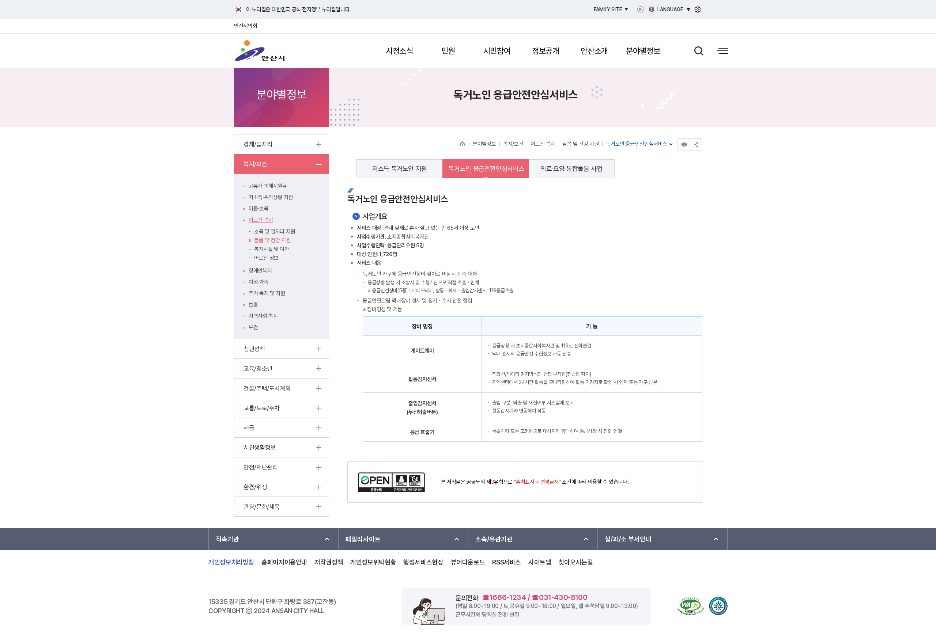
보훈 (253, 304)
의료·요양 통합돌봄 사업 (571, 168)
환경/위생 (255, 487)
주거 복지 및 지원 (267, 293)
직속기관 (227, 539)
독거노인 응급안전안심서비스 (486, 168)
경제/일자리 (258, 144)
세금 (249, 427)
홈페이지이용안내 (284, 562)
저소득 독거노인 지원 (399, 168)
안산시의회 (245, 26)
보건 (253, 327)
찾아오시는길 (576, 562)
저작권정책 (328, 562)
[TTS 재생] (641, 9)
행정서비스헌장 (423, 562)
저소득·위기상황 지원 (271, 197)
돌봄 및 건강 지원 (580, 144)
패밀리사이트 (363, 539)
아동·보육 (258, 208)
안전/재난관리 (261, 467)
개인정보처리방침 (231, 562)
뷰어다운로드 (468, 562)
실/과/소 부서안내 (628, 539)
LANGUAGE (670, 9)
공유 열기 (696, 144)
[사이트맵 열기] (722, 51)
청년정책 (254, 349)
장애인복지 (260, 270)
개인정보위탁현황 (373, 562)
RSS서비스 (506, 562)
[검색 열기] (699, 51)
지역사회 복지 (263, 316)
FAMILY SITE (608, 9)
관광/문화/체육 (262, 506)
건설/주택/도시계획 (267, 388)
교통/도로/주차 (262, 408)
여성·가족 (258, 282)
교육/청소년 (258, 368)
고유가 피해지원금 (268, 186)
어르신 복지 (543, 144)
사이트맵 (539, 562)
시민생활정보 (260, 447)
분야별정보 (484, 144)
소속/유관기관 (494, 539)
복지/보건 (513, 144)
